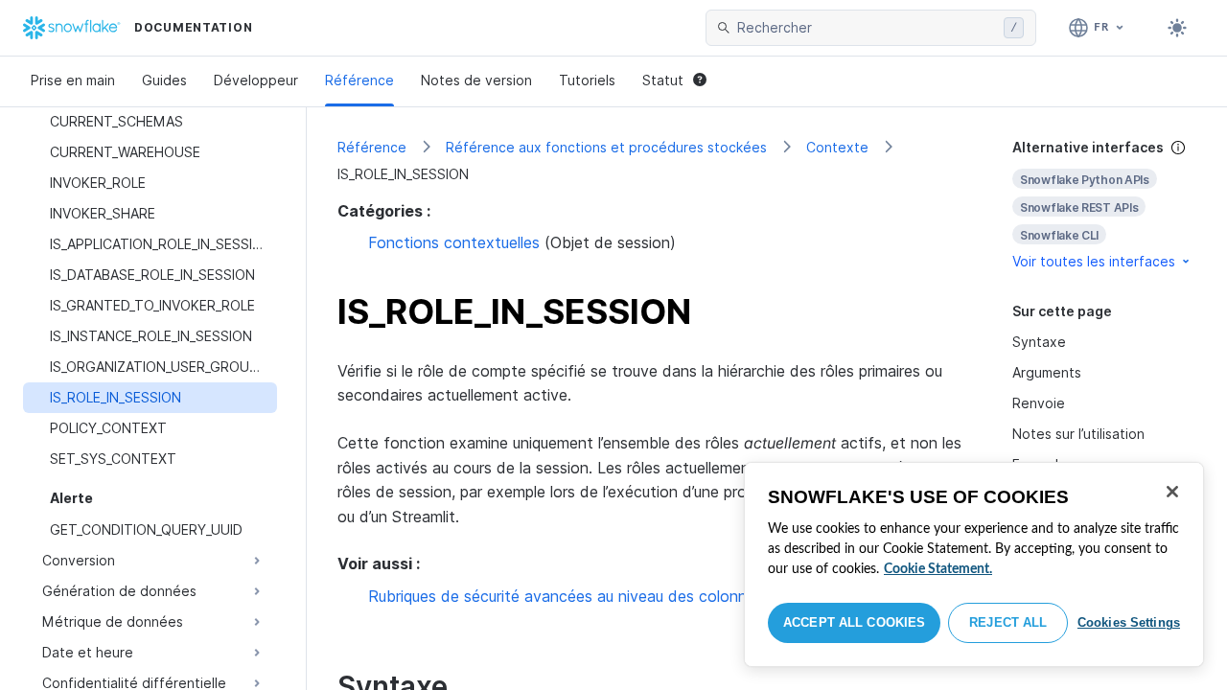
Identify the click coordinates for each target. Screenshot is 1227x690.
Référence (359, 80)
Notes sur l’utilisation (1078, 434)
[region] (974, 564)
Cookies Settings (1128, 622)
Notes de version (476, 80)
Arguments (1046, 372)
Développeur (256, 80)
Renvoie (1038, 403)
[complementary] (1104, 204)
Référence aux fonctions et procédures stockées (606, 147)
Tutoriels (587, 80)
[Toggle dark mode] (1177, 28)
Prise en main (73, 80)
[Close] (1172, 492)
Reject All (1008, 622)
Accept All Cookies (854, 622)
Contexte (837, 147)
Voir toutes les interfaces (1093, 261)
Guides (164, 80)
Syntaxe (1039, 342)
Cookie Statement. (938, 569)
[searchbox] (866, 28)
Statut (662, 80)
